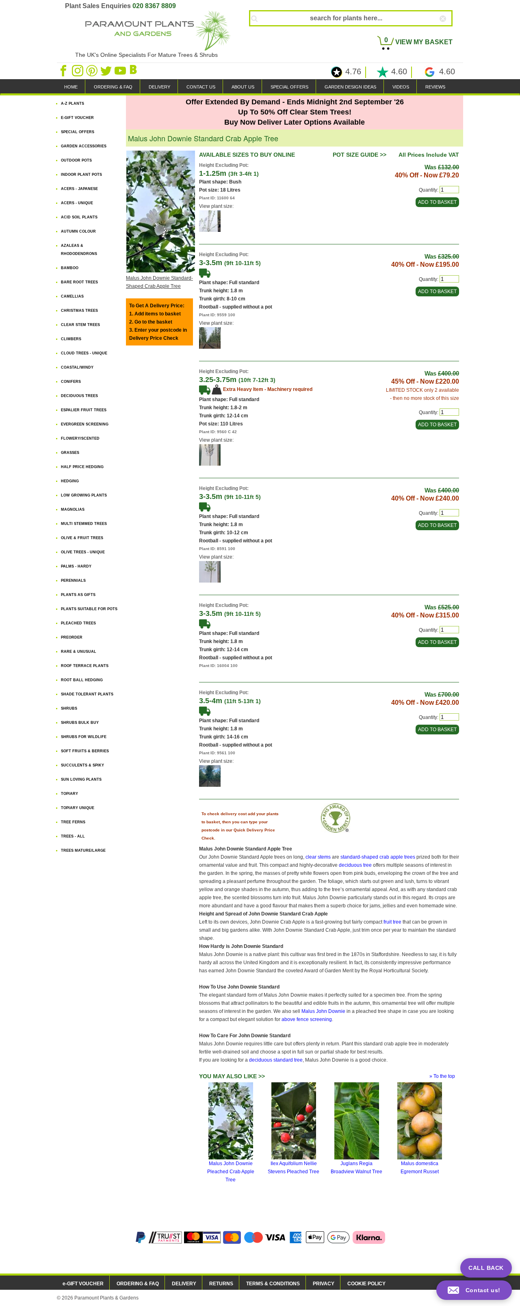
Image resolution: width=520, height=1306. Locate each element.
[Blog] (134, 70)
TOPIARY (69, 794)
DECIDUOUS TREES (79, 396)
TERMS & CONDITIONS (273, 1284)
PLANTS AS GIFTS (78, 595)
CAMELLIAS (72, 296)
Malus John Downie (323, 1011)
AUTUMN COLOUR (78, 231)
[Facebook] (64, 70)
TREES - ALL (73, 836)
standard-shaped (359, 857)
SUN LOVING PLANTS (81, 779)
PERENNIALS (73, 581)
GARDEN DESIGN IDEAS (350, 86)
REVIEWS (435, 86)
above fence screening (307, 1019)
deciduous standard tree (276, 1060)
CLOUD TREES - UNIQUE (84, 353)
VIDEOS (400, 86)
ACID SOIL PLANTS (79, 217)
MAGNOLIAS (72, 509)
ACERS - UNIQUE (77, 203)
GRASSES (70, 453)
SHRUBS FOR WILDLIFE (83, 737)
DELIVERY (159, 86)
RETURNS (221, 1284)
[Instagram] (78, 70)
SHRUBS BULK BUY (80, 723)
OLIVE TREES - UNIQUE (83, 552)
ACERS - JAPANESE (79, 189)
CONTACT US (200, 86)
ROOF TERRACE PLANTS (84, 666)
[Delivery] (204, 272)
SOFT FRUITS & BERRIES (85, 751)
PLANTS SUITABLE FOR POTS (89, 609)
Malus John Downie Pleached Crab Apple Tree (230, 1172)
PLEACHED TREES (78, 623)
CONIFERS (71, 382)
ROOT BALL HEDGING (82, 680)
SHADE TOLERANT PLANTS (87, 694)
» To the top (442, 1076)
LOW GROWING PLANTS (84, 495)
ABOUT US (243, 86)
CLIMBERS (71, 339)
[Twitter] (107, 70)
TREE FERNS (73, 822)
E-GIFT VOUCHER (77, 118)
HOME (71, 86)
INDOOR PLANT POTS (81, 175)
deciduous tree (355, 865)
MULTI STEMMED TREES (84, 524)
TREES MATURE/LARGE (83, 850)
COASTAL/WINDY (77, 367)
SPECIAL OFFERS (289, 86)
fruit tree (392, 922)
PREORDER (71, 637)
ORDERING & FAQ (113, 86)
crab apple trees (397, 857)
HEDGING (70, 481)
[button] (474, 1290)
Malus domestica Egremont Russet (420, 1167)
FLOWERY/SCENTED (80, 438)
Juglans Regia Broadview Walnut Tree (356, 1167)
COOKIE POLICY (366, 1284)
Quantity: (428, 190)
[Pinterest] (92, 70)
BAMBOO (69, 268)
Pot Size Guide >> (359, 154)
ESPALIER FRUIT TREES (83, 410)
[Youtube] (121, 70)
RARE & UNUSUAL (78, 652)
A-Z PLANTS (72, 103)
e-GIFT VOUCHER (83, 1284)
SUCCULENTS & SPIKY (82, 765)
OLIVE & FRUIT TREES (82, 538)
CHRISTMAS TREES (79, 311)
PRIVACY (323, 1284)
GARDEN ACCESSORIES (83, 146)
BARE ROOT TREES (79, 282)
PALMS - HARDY (76, 566)
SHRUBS (69, 708)
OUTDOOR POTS (76, 160)
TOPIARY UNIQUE (77, 808)
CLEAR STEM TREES (80, 325)
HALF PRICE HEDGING (82, 467)
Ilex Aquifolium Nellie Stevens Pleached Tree (293, 1167)
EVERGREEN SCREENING (84, 424)
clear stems (318, 857)
